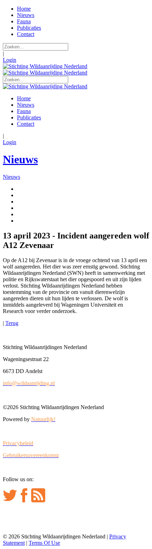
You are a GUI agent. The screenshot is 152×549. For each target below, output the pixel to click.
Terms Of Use (44, 543)
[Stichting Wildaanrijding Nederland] (45, 66)
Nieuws (20, 159)
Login (9, 60)
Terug (11, 323)
